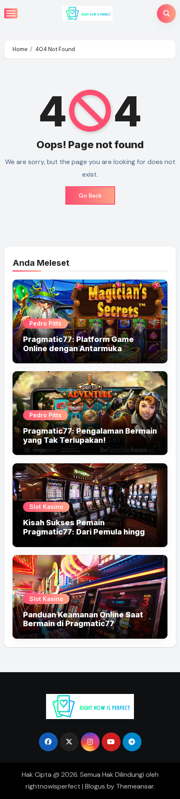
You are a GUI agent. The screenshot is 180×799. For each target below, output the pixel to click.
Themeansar (135, 786)
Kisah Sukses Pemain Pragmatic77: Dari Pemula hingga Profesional (86, 531)
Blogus (95, 786)
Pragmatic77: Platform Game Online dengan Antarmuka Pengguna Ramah (78, 348)
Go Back (90, 195)
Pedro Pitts (45, 323)
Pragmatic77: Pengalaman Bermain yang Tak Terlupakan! (90, 435)
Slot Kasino (46, 506)
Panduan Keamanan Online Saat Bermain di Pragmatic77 (83, 619)
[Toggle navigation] (11, 13)
